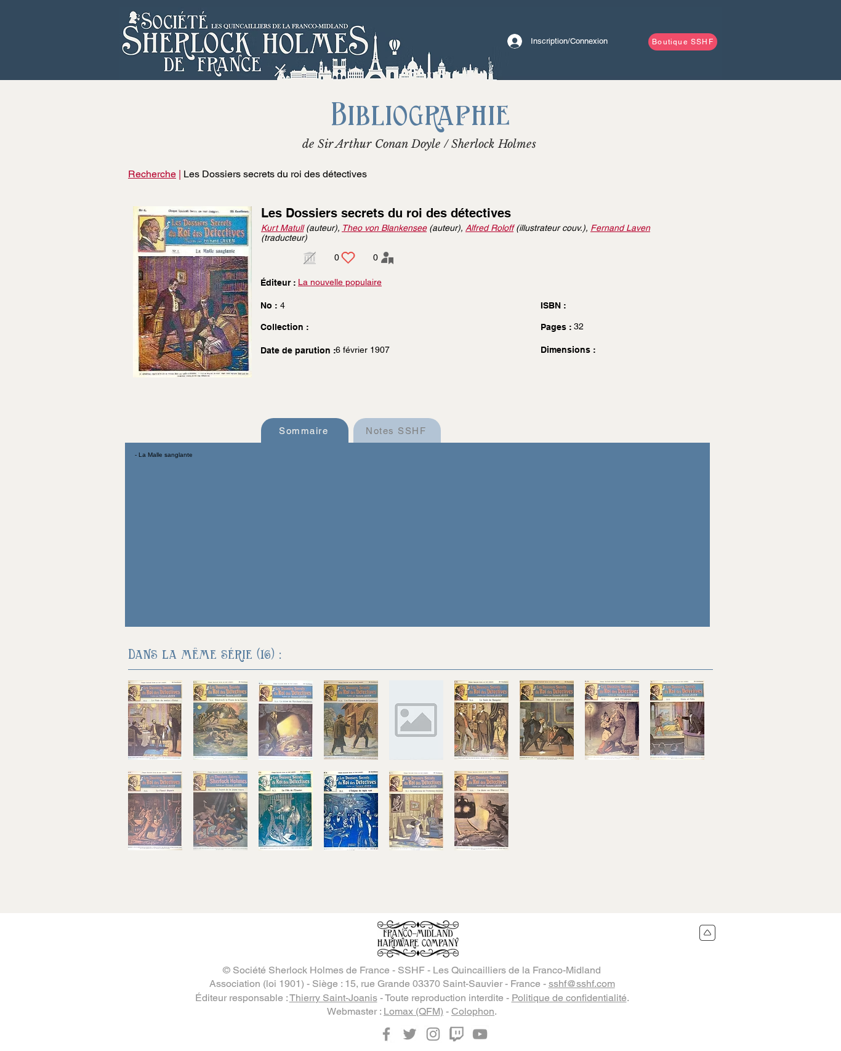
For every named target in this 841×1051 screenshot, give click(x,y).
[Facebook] (386, 1034)
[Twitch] (456, 1034)
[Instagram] (433, 1034)
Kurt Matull (282, 228)
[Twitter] (410, 1034)
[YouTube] (480, 1034)
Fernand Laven (620, 228)
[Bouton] (245, 40)
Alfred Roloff (489, 228)
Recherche (152, 174)
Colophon (472, 1011)
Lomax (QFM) (413, 1011)
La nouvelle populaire (340, 282)
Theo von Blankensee (384, 228)
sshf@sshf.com (582, 983)
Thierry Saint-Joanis (333, 998)
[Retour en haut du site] (708, 932)
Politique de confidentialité (569, 998)
